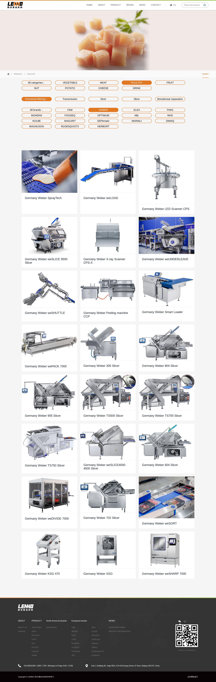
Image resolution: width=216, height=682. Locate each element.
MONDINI (36, 115)
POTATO (70, 88)
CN (174, 5)
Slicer (137, 99)
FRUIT (170, 82)
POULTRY (31, 74)
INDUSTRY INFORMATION (119, 631)
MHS (170, 115)
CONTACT (156, 5)
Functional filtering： (36, 99)
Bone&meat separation (170, 99)
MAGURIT (70, 121)
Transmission (70, 99)
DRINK (136, 88)
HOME (89, 5)
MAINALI (137, 121)
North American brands (56, 621)
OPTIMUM (103, 115)
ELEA (137, 110)
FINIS (170, 110)
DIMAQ (170, 121)
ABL (136, 115)
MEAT (103, 82)
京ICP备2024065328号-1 (44, 677)
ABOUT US (22, 627)
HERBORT (103, 126)
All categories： (36, 82)
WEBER (205, 74)
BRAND (130, 5)
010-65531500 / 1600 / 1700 (35, 666)
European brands (79, 621)
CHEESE (103, 88)
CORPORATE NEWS (117, 627)
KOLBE (36, 121)
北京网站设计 (193, 677)
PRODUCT (116, 5)
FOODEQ (69, 115)
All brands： (36, 110)
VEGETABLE (70, 82)
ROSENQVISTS (70, 126)
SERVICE (22, 631)
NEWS (142, 5)
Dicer (103, 99)
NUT (36, 88)
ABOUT (101, 5)
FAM (69, 110)
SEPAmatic (103, 121)
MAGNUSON (36, 126)
